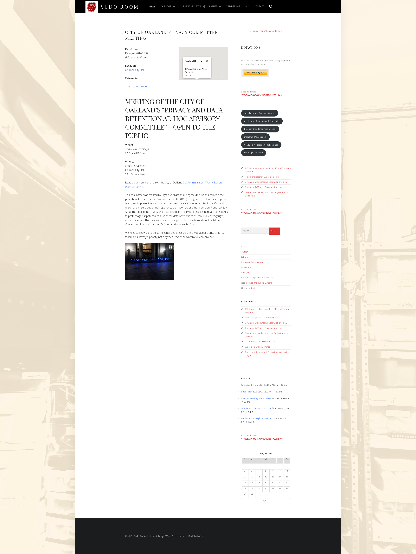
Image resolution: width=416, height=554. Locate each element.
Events (213, 6)
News (152, 6)
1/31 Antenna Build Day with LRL (260, 341)
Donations (250, 47)
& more (268, 282)
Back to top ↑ (195, 536)
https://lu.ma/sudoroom (271, 30)
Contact (259, 6)
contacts (251, 288)
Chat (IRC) (245, 272)
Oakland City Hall (134, 70)
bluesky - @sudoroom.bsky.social (260, 128)
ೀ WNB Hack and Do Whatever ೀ (257, 408)
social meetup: (259, 113)
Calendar (165, 6)
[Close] (207, 61)
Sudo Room (120, 6)
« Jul (265, 500)
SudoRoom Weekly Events (257, 346)
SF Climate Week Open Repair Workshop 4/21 (266, 181)
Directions (246, 267)
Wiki (247, 6)
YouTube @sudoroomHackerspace (261, 144)
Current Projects (190, 6)
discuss (249, 282)
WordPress (171, 536)
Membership (233, 6)
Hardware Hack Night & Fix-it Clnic (257, 418)
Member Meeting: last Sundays (256, 398)
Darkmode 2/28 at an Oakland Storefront (264, 187)
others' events (140, 86)
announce (259, 282)
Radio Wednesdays (250, 385)
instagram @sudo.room (255, 136)
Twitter (244, 251)
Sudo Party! (246, 391)
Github (244, 256)
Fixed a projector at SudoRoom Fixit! (262, 176)
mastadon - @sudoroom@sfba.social (262, 121)
